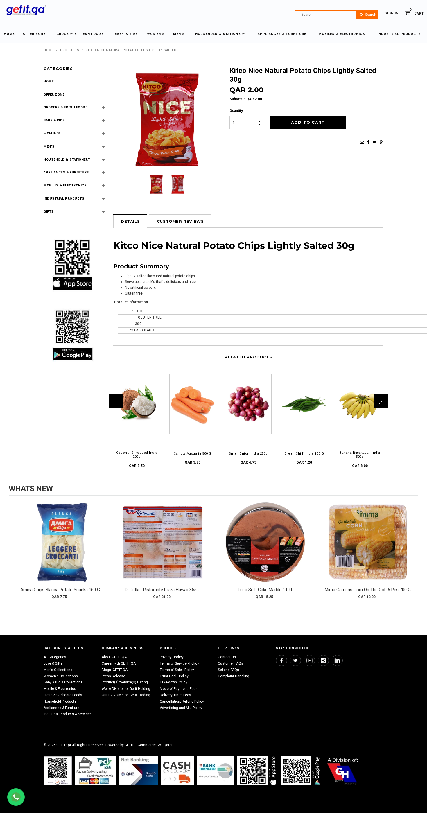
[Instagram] (323, 660)
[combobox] (336, 15)
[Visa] (95, 771)
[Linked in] (337, 660)
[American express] (177, 771)
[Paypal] (58, 771)
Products (69, 50)
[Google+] (381, 142)
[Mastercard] (138, 771)
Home (48, 50)
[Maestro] (258, 771)
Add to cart (60, 547)
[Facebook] (368, 142)
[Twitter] (374, 142)
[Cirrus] (342, 771)
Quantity (236, 111)
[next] (412, 552)
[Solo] (301, 771)
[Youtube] (309, 660)
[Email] (362, 142)
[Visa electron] (215, 771)
